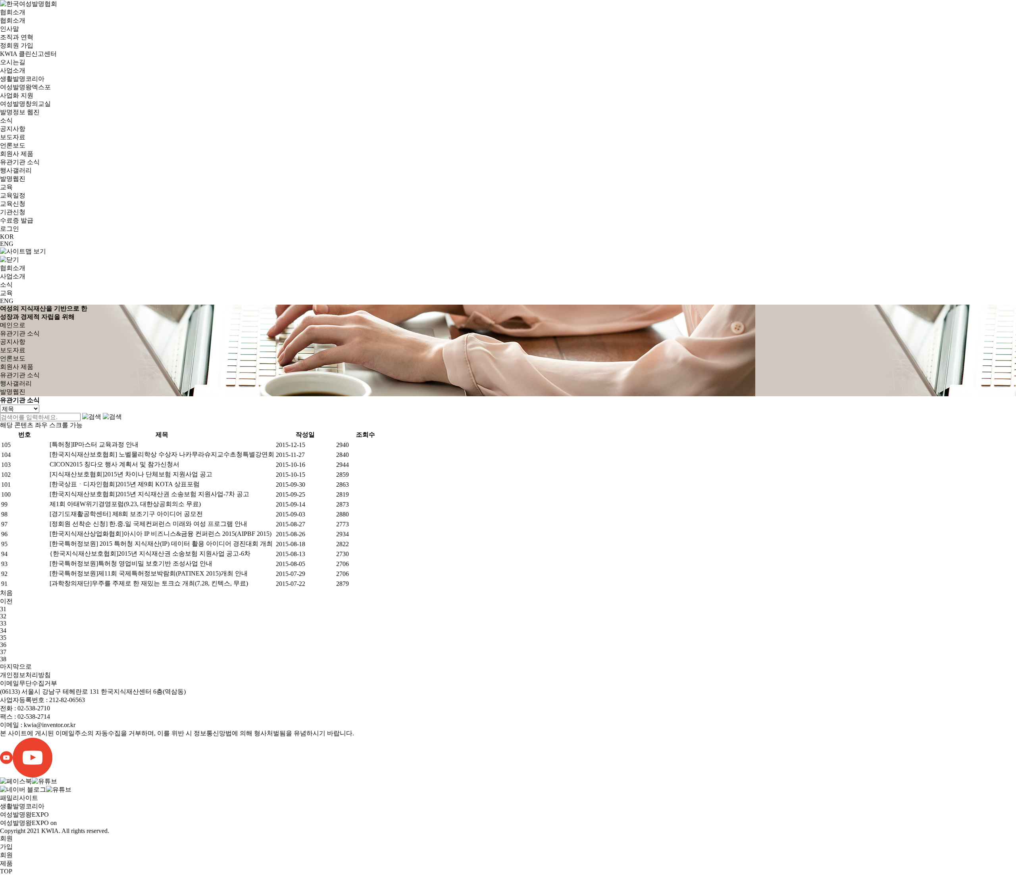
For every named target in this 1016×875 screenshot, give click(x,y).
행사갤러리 (16, 170)
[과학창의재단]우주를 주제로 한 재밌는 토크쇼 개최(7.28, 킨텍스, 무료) (149, 583)
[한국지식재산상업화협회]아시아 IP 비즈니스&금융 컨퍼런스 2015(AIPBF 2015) (160, 533)
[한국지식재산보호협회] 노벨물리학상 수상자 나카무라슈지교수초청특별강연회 (162, 454)
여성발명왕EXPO (24, 814)
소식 (6, 120)
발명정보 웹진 (20, 112)
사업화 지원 (16, 95)
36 (3, 644)
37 (3, 652)
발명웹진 (12, 178)
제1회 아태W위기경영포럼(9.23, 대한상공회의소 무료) (125, 504)
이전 (6, 601)
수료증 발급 (16, 220)
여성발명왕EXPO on (28, 822)
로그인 (9, 228)
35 (3, 637)
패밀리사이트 (19, 797)
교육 (6, 187)
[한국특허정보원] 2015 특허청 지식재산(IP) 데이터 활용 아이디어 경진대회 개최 (161, 543)
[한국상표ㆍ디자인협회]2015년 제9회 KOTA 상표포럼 (125, 484)
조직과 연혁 (16, 37)
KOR (7, 236)
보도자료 (12, 137)
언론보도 (12, 145)
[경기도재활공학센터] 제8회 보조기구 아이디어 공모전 (126, 513)
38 (3, 659)
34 (3, 630)
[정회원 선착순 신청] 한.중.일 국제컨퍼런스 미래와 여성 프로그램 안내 (148, 523)
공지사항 (12, 128)
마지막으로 (16, 666)
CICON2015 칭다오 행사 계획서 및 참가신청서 (114, 464)
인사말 (9, 28)
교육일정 (12, 195)
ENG (6, 243)
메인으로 (12, 325)
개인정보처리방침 (25, 675)
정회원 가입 (16, 45)
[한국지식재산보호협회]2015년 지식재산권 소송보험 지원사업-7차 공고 (149, 494)
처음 (6, 592)
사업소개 (12, 70)
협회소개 (12, 12)
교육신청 (12, 203)
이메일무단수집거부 (28, 683)
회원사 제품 (16, 153)
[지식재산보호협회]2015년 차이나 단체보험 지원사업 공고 (131, 474)
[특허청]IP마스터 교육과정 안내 (94, 444)
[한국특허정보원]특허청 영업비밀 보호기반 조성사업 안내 (131, 563)
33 (3, 623)
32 (3, 616)
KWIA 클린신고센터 (28, 53)
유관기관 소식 (20, 162)
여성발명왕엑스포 (25, 87)
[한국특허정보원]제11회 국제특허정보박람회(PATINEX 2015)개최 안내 (149, 573)
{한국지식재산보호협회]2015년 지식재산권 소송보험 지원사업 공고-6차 (150, 553)
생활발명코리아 (22, 78)
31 (3, 609)
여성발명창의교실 (25, 103)
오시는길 (12, 62)
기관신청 (12, 212)
